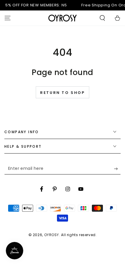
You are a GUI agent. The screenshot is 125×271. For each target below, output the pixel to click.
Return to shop (62, 92)
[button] (102, 18)
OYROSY (51, 234)
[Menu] (7, 18)
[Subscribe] (117, 168)
